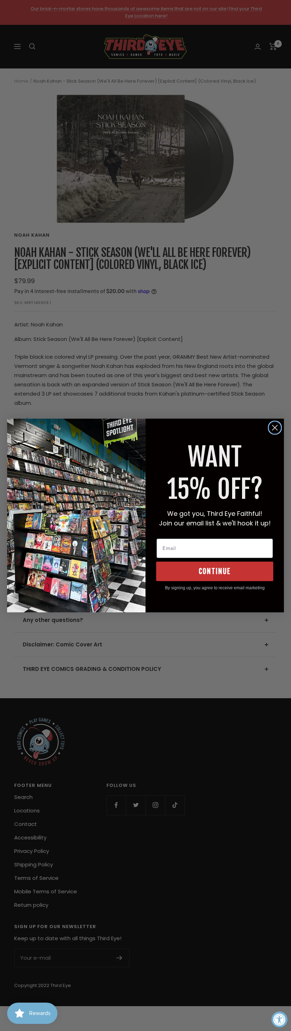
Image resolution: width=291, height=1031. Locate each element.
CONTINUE (215, 571)
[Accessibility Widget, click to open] (279, 1019)
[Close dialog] (275, 427)
